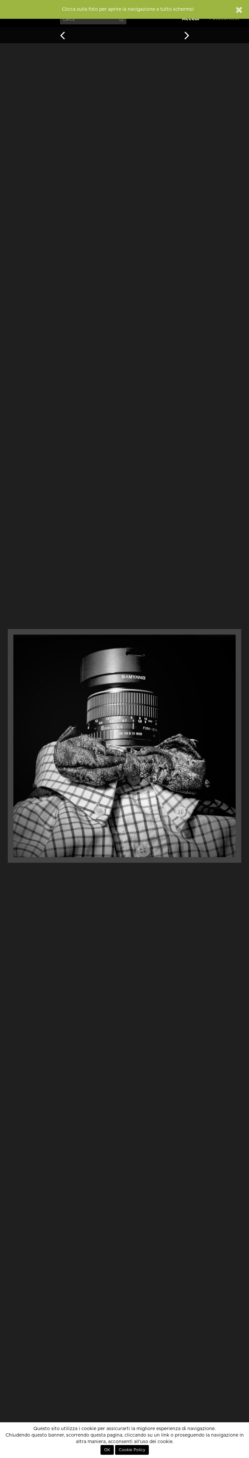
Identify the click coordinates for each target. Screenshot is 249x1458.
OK (107, 1450)
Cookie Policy (132, 1450)
